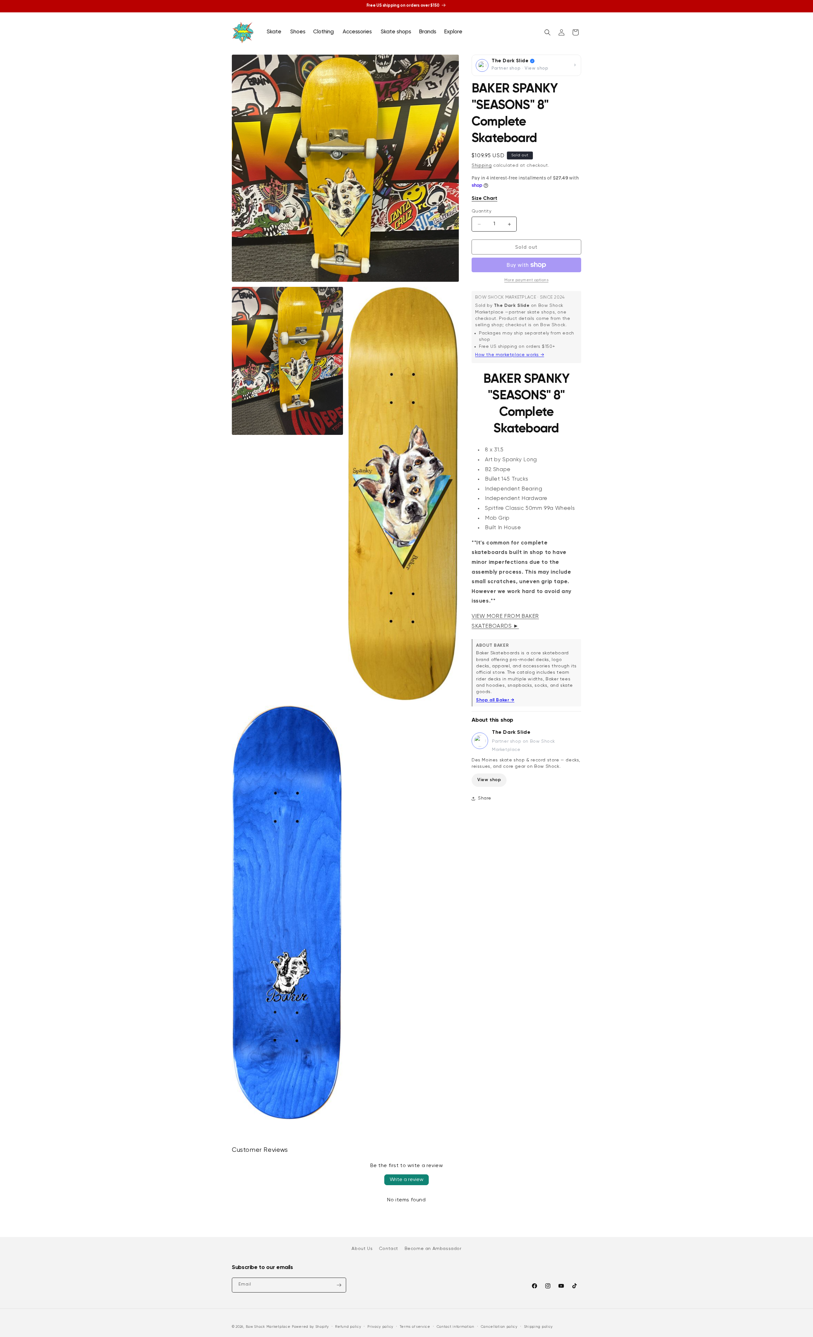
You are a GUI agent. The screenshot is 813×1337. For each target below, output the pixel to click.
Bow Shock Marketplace (268, 1326)
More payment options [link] (526, 280)
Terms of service (415, 1326)
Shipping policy (538, 1326)
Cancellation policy (499, 1326)
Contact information (455, 1326)
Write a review (406, 1179)
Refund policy (348, 1326)
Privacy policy (380, 1326)
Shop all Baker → (495, 700)
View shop (489, 780)
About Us (362, 1248)
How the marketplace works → (509, 355)
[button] (274, 32)
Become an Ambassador (433, 1248)
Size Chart (484, 198)
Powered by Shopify (310, 1326)
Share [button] (484, 798)
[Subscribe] (339, 1285)
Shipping (482, 165)
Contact (388, 1248)
